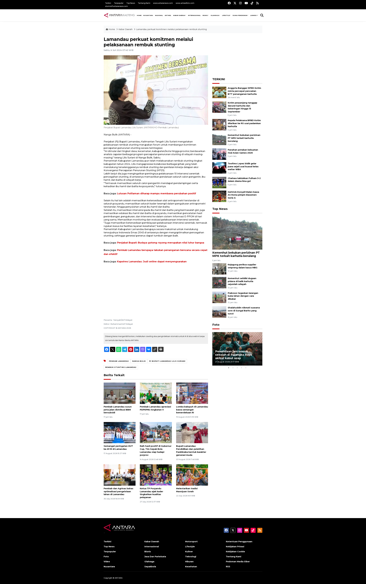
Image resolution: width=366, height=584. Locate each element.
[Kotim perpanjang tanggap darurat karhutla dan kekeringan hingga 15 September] (219, 107)
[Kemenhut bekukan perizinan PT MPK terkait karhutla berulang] (219, 139)
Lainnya (253, 15)
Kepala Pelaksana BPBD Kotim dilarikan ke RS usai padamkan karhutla (244, 123)
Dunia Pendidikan (240, 15)
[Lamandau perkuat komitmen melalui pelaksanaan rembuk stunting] (237, 232)
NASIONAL (159, 15)
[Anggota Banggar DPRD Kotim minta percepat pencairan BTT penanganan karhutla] (219, 92)
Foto (215, 324)
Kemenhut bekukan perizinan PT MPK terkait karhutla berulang (244, 138)
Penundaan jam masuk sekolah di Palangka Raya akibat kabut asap (233, 355)
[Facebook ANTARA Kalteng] (229, 3)
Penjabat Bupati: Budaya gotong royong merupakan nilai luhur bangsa (160, 242)
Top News (130, 3)
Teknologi (190, 556)
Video (107, 561)
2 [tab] (233, 367)
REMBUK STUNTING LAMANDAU (120, 367)
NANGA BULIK (139, 361)
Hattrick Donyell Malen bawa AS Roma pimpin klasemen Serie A (243, 195)
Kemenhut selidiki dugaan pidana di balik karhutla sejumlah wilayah (242, 281)
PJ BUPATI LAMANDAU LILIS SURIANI (167, 361)
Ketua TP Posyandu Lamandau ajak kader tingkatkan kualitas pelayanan (151, 493)
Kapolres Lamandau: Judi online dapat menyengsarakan (152, 261)
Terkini (108, 3)
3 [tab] (237, 367)
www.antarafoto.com (185, 3)
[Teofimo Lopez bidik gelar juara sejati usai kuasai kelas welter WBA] (219, 167)
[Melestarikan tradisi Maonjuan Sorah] (192, 474)
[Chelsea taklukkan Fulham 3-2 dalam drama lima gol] (219, 182)
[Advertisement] (156, 287)
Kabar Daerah (179, 15)
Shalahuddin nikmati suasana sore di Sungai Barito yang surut (244, 310)
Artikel (168, 15)
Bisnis (205, 15)
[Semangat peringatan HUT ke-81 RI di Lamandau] (120, 432)
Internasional (194, 15)
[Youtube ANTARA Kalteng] (246, 3)
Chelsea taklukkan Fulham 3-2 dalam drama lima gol (244, 180)
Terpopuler (119, 3)
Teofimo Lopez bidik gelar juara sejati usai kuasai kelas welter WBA (243, 166)
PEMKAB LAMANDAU (119, 361)
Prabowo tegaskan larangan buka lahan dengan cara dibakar (243, 296)
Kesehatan (191, 566)
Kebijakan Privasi (235, 546)
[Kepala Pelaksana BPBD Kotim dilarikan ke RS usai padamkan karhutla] (219, 124)
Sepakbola (150, 566)
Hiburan (189, 561)
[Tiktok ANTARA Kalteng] (252, 3)
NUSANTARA (148, 15)
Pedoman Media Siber (238, 561)
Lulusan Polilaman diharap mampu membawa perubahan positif (156, 193)
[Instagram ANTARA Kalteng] (240, 3)
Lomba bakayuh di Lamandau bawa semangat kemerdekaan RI (192, 409)
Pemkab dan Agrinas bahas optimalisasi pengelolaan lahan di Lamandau (118, 491)
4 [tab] (241, 367)
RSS (228, 566)
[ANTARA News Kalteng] (119, 15)
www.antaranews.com (163, 3)
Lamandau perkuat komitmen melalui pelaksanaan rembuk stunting (171, 29)
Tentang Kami (144, 3)
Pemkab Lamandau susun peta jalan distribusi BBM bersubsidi (118, 409)
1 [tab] (228, 367)
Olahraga (215, 15)
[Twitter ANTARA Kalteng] (234, 3)
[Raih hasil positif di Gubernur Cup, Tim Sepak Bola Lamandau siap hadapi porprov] (156, 432)
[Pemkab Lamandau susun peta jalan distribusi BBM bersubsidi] (120, 393)
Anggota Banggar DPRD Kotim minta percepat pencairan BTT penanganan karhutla (244, 91)
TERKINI (218, 79)
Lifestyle (226, 15)
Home (112, 29)
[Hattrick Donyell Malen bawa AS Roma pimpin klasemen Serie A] (219, 196)
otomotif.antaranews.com (116, 6)
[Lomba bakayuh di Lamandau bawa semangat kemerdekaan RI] (192, 393)
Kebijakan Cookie (235, 551)
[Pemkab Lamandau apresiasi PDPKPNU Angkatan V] (156, 393)
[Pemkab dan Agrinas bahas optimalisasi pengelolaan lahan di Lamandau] (120, 474)
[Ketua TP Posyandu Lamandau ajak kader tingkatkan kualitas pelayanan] (156, 474)
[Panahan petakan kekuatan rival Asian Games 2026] (219, 154)
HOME (139, 15)
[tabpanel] (237, 348)
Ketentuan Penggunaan (239, 541)
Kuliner (189, 551)
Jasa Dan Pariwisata (155, 556)
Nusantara (109, 566)
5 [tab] (245, 367)
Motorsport (191, 541)
